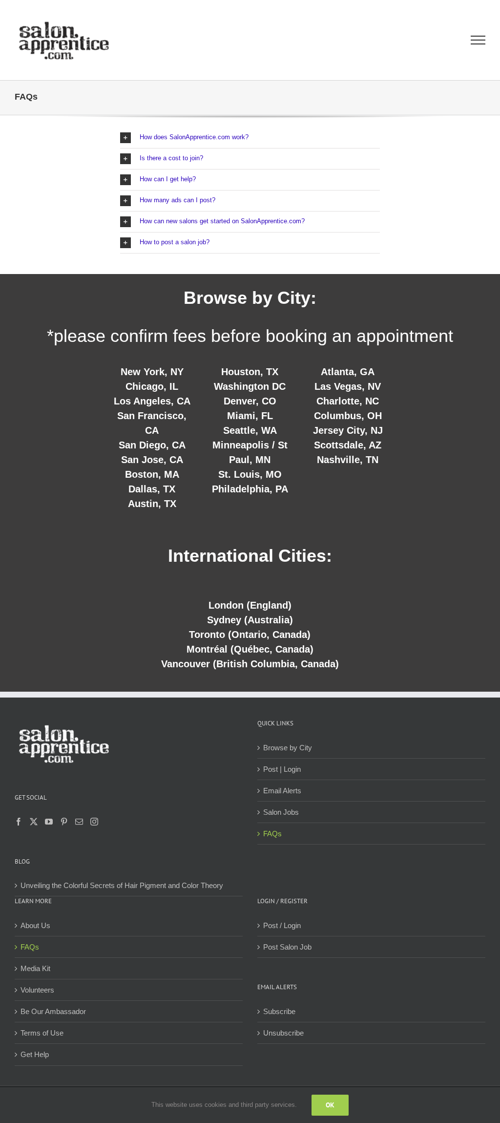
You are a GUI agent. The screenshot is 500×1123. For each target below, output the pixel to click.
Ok (330, 1105)
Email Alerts (282, 790)
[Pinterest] (64, 822)
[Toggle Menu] (478, 40)
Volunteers (37, 990)
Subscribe (279, 1011)
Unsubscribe (283, 1033)
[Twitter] (34, 822)
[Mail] (79, 822)
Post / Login (282, 925)
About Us (35, 925)
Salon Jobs (281, 812)
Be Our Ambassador (53, 1011)
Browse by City (287, 747)
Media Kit (35, 968)
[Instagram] (94, 822)
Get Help (35, 1054)
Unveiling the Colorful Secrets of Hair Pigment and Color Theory (122, 885)
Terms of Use (42, 1033)
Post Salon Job (287, 947)
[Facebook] (18, 822)
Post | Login (282, 769)
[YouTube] (49, 822)
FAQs (272, 833)
